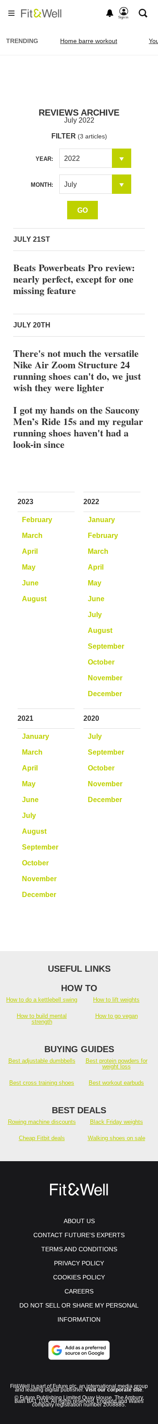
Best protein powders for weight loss (116, 1063)
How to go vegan (116, 1016)
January (101, 519)
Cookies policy (79, 1277)
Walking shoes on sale (116, 1138)
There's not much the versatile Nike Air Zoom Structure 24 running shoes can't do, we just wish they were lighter (77, 370)
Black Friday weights (116, 1122)
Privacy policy (79, 1263)
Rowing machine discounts (42, 1122)
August (34, 599)
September (106, 646)
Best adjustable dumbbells (41, 1060)
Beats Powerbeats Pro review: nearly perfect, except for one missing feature (74, 279)
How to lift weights (116, 999)
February (37, 519)
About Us (79, 1220)
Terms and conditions (79, 1249)
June (30, 583)
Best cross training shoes (41, 1082)
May (29, 567)
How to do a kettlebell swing (41, 999)
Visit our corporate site (113, 1390)
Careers (79, 1291)
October (101, 662)
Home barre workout (88, 40)
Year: (44, 159)
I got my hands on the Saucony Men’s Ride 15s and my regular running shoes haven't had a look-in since (78, 427)
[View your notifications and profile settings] (109, 13)
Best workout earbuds (116, 1082)
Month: (42, 185)
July (95, 614)
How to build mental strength (42, 1019)
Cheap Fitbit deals (42, 1138)
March (32, 535)
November (105, 678)
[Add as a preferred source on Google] (79, 1350)
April (30, 551)
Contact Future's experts (79, 1235)
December (105, 693)
